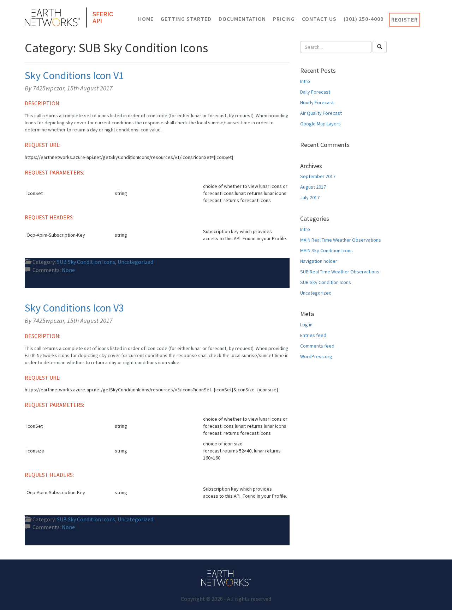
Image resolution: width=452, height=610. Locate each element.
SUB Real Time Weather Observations (339, 271)
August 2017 (313, 187)
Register (404, 19)
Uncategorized (135, 261)
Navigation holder (318, 261)
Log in (306, 324)
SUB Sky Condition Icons (86, 261)
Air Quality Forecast (321, 113)
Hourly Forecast (317, 102)
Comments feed (317, 346)
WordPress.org (316, 356)
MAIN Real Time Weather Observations (340, 240)
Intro (305, 81)
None (68, 269)
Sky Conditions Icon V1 (74, 75)
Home (146, 18)
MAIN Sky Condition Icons (326, 250)
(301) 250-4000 (363, 18)
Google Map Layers (320, 123)
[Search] (380, 47)
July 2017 (310, 197)
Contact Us (319, 18)
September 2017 (317, 176)
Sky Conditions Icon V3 (74, 307)
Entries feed (313, 335)
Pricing (284, 18)
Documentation (242, 18)
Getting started (186, 18)
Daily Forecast (315, 92)
